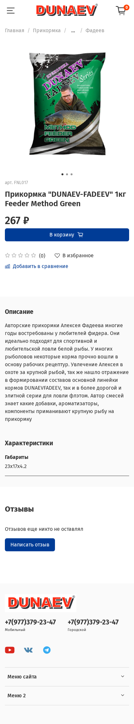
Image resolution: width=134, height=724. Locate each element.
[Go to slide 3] (72, 174)
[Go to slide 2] (67, 174)
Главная (14, 30)
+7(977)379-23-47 (30, 622)
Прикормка (47, 30)
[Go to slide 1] (62, 174)
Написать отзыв (29, 545)
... (73, 31)
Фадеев (95, 30)
